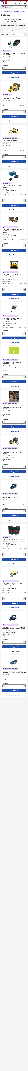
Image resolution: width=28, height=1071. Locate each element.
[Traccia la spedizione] (16, 2)
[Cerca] (25, 7)
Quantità (5, 65)
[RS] (6, 2)
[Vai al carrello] (25, 2)
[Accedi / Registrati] (20, 2)
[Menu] (2, 2)
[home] (1, 11)
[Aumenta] (23, 68)
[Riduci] (4, 68)
